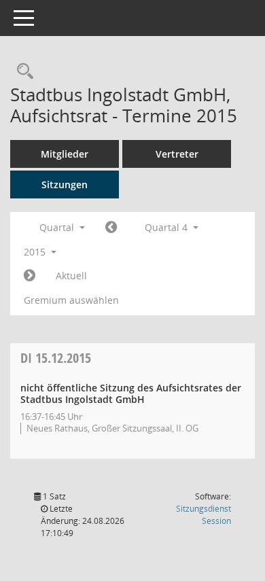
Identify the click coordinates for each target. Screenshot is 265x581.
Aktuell (71, 275)
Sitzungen (64, 184)
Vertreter (177, 153)
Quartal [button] (58, 227)
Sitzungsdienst (203, 515)
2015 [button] (36, 251)
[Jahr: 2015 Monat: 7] (111, 227)
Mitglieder (64, 153)
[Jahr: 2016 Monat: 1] (30, 276)
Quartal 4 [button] (167, 227)
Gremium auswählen (71, 300)
